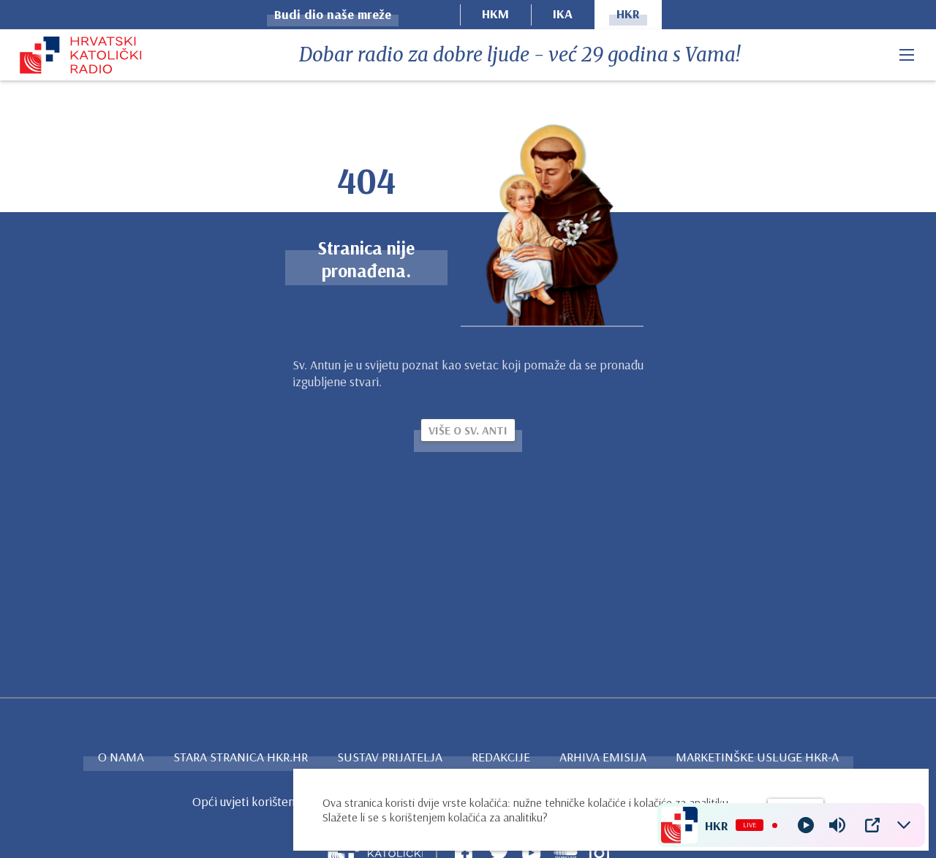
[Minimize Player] (904, 825)
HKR (628, 13)
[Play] (806, 825)
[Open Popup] (872, 825)
